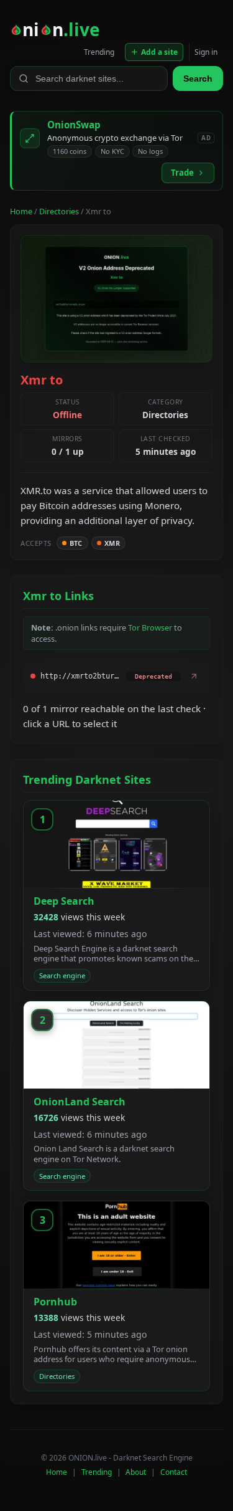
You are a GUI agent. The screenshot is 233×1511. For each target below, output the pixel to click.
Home (21, 211)
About (136, 1472)
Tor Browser (150, 627)
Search (197, 78)
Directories (59, 211)
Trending (99, 52)
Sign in (205, 52)
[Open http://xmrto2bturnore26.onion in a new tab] (194, 676)
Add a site (159, 52)
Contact (173, 1472)
